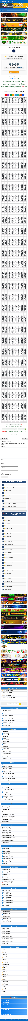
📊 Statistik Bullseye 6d (6, 849)
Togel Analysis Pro (6, 739)
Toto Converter (5, 756)
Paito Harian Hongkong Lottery (8, 773)
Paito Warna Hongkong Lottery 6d (9, 720)
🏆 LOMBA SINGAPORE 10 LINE (7, 699)
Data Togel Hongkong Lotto (8, 902)
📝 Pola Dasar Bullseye (6, 869)
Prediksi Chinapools (6, 931)
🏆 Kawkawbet (4, 993)
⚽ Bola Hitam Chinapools (6, 830)
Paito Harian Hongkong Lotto (8, 776)
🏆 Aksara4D (4, 986)
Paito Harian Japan (6, 780)
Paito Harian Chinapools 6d (8, 770)
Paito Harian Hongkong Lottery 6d (9, 775)
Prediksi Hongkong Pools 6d (7, 941)
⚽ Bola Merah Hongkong (6, 812)
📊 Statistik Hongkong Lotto (7, 860)
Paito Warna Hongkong (7, 717)
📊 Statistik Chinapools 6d (6, 853)
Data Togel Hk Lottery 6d (7, 914)
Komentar (3, 446)
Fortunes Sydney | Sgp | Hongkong (9, 792)
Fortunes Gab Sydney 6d (7, 794)
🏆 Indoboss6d (4, 954)
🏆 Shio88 (4, 979)
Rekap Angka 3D (6, 733)
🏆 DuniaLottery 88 (5, 964)
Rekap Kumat (5, 736)
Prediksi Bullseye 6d (6, 929)
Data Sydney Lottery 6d (7, 921)
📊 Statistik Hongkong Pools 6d (7, 861)
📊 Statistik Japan (5, 863)
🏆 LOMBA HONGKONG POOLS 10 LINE (8, 697)
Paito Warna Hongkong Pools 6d (9, 723)
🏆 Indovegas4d (5, 984)
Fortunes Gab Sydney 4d (7, 797)
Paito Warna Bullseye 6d (7, 712)
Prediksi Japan (5, 943)
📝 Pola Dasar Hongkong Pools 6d (8, 882)
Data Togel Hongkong (7, 897)
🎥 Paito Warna (20, 67)
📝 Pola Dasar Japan (5, 884)
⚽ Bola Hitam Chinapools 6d (7, 832)
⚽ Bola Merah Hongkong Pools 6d (8, 819)
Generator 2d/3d (6, 741)
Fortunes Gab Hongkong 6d (8, 796)
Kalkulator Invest (6, 748)
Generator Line (5, 743)
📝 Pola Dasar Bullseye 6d (6, 871)
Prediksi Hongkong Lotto (7, 940)
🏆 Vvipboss (4, 949)
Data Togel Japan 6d (6, 911)
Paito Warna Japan (6, 725)
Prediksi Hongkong (5, 934)
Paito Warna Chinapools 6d (8, 715)
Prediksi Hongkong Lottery (7, 936)
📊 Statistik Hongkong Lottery (7, 856)
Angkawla (5, 10)
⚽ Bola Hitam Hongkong (6, 833)
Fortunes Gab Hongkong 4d (8, 799)
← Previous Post (4, 438)
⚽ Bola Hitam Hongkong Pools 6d (8, 840)
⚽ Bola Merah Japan (6, 821)
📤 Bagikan (12, 67)
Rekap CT (4, 738)
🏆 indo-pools (4, 976)
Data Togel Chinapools (7, 893)
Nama (2, 459)
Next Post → (24, 438)
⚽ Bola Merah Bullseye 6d (6, 807)
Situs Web (3, 467)
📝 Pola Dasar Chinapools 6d (7, 874)
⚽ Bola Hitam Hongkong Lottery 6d (8, 837)
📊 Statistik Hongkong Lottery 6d (8, 858)
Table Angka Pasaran (7, 751)
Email (2, 463)
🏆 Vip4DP (4, 991)
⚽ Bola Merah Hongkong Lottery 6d (8, 816)
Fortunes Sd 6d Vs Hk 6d (7, 786)
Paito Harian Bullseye (7, 764)
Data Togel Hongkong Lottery (8, 898)
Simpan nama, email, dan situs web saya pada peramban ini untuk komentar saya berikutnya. (13, 474)
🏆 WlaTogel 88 (4, 967)
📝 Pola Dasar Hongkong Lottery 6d (8, 879)
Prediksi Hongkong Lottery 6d (7, 938)
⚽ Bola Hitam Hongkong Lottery (8, 835)
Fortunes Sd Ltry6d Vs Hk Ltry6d (8, 789)
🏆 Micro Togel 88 (5, 956)
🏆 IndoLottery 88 (5, 962)
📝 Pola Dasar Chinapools (6, 872)
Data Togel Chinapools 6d (7, 895)
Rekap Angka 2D (6, 731)
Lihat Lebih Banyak (14, 72)
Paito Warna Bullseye (7, 710)
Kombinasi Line (5, 750)
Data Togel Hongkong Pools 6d (8, 903)
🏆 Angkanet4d (4, 977)
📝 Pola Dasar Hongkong (6, 876)
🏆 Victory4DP (4, 971)
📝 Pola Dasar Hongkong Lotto (7, 881)
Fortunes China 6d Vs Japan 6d (8, 791)
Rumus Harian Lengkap (7, 744)
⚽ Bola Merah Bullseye (6, 806)
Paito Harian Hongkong (7, 771)
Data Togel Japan (6, 905)
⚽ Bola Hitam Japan (5, 842)
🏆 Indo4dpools (5, 981)
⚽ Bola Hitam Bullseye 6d (6, 828)
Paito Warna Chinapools (7, 713)
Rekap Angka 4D (6, 734)
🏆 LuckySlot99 (4, 972)
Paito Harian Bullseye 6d (7, 766)
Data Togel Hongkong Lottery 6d (8, 900)
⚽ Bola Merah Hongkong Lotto (7, 817)
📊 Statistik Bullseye (5, 848)
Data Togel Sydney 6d (7, 920)
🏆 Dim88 (3, 951)
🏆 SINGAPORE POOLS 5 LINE (7, 692)
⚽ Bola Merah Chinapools (6, 809)
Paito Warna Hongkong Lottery (8, 718)
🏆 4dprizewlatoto (5, 974)
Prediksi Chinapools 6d (6, 933)
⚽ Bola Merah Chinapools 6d (7, 811)
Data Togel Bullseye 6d (7, 892)
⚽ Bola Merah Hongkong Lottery (8, 814)
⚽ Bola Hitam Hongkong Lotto (7, 838)
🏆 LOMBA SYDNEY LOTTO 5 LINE (8, 690)
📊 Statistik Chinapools (6, 851)
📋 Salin (6, 67)
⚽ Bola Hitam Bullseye (6, 827)
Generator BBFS (6, 746)
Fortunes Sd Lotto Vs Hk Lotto (8, 787)
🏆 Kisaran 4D (4, 959)
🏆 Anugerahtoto (5, 983)
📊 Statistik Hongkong (6, 855)
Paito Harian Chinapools (7, 768)
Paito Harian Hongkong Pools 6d (9, 778)
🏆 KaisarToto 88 (5, 966)
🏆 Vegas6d (4, 989)
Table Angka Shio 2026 (7, 758)
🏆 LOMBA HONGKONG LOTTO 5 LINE (8, 694)
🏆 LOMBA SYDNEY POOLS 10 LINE (8, 695)
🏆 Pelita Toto (4, 961)
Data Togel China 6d (6, 916)
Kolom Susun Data (6, 755)
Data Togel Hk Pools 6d (7, 913)
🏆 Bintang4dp (4, 988)
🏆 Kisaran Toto (5, 957)
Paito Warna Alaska (14, 47)
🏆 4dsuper (4, 952)
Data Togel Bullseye (6, 890)
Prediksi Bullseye (5, 928)
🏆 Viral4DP (4, 969)
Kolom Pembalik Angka (7, 753)
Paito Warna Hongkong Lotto (8, 722)
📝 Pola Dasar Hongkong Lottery (8, 877)
